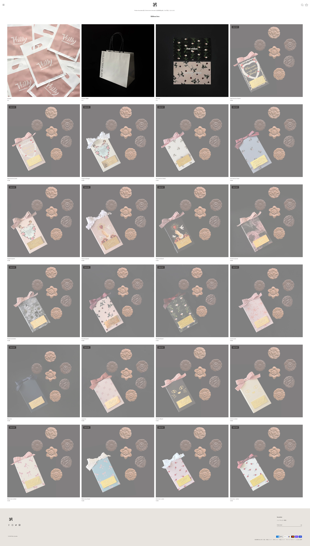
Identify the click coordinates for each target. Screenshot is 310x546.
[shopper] (43, 60)
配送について (269, 539)
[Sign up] (301, 525)
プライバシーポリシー (290, 539)
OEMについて (275, 539)
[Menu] (3, 5)
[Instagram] (12, 525)
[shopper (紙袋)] (118, 60)
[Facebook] (9, 525)
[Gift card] (192, 60)
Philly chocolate (14, 536)
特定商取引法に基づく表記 (260, 539)
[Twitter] (16, 525)
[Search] (302, 5)
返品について (282, 539)
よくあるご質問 (299, 539)
